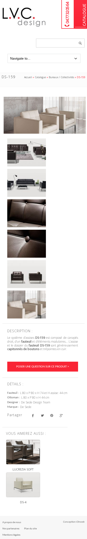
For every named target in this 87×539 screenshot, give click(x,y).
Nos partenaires (10, 528)
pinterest (51, 415)
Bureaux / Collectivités (61, 77)
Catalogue (80, 14)
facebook (32, 415)
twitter (42, 415)
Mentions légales (11, 535)
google (61, 415)
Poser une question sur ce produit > (42, 366)
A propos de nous (11, 522)
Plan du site (30, 528)
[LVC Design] (24, 27)
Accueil (28, 77)
